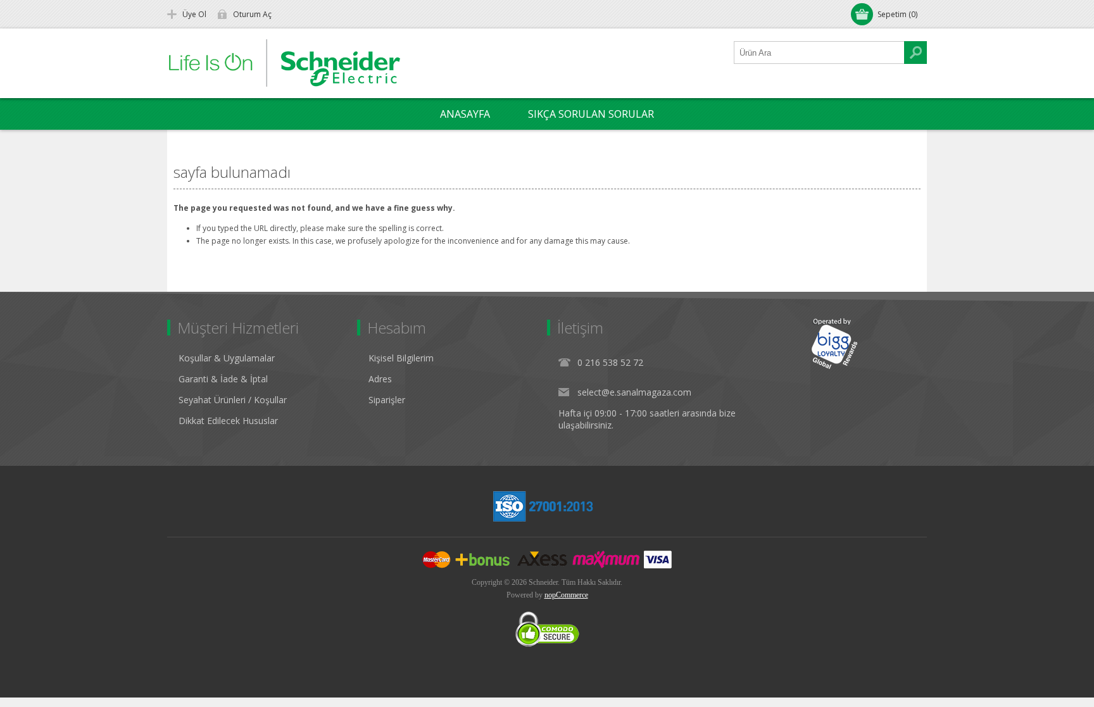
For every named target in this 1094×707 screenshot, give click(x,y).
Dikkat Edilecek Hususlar (228, 421)
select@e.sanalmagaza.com (634, 392)
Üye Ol (194, 14)
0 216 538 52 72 (610, 362)
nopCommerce (566, 595)
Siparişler (386, 400)
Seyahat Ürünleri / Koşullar (233, 400)
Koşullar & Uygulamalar (227, 358)
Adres (380, 379)
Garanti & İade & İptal (223, 379)
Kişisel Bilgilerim (401, 358)
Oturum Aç (252, 14)
